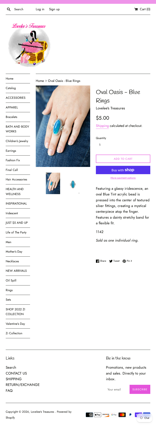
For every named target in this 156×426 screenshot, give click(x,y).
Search (11, 367)
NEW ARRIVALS (16, 271)
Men (8, 242)
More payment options (123, 178)
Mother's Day (14, 251)
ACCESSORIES (15, 98)
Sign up (54, 9)
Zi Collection (14, 333)
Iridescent (12, 213)
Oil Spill (11, 280)
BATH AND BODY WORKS (17, 129)
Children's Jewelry (17, 141)
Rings (9, 290)
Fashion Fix (13, 160)
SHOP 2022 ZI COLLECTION (15, 311)
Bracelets (11, 117)
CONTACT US (16, 373)
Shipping (102, 125)
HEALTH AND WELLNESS (15, 191)
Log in (40, 9)
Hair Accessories (16, 179)
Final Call (12, 170)
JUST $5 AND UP (17, 223)
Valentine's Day (15, 324)
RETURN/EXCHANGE (23, 384)
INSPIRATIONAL (16, 203)
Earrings (11, 151)
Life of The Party (16, 232)
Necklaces (12, 261)
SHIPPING (14, 379)
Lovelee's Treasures (43, 412)
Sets (8, 299)
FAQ (9, 390)
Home (9, 78)
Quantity (101, 138)
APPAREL (12, 107)
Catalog (11, 88)
